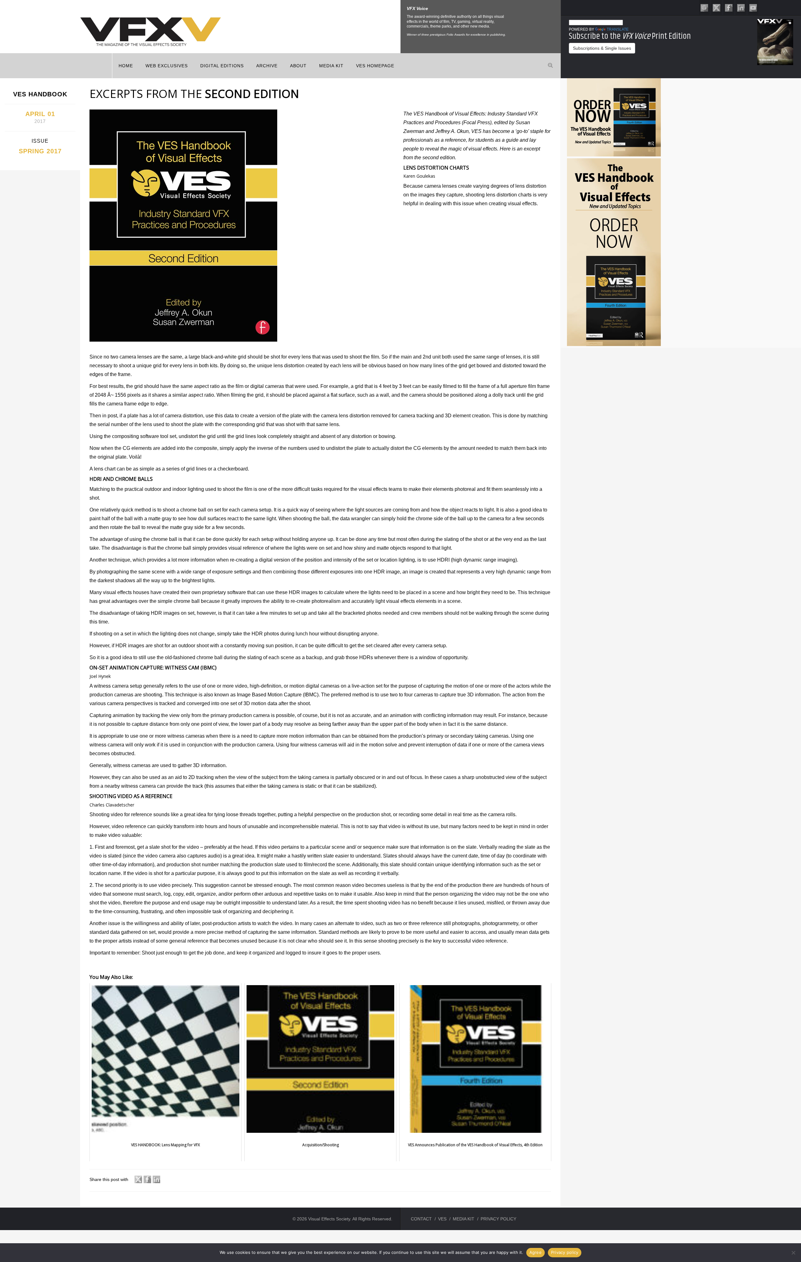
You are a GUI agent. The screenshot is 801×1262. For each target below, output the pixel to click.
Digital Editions (222, 65)
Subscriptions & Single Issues (602, 48)
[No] (793, 1252)
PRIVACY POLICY (498, 1218)
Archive (267, 65)
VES (442, 1218)
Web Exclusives (166, 65)
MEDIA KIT (331, 65)
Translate (618, 29)
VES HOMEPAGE (375, 65)
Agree (535, 1252)
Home (126, 65)
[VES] (704, 7)
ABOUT (298, 65)
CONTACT (421, 1218)
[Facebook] (728, 7)
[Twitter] (716, 7)
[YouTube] (753, 7)
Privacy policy (565, 1252)
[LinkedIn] (741, 7)
